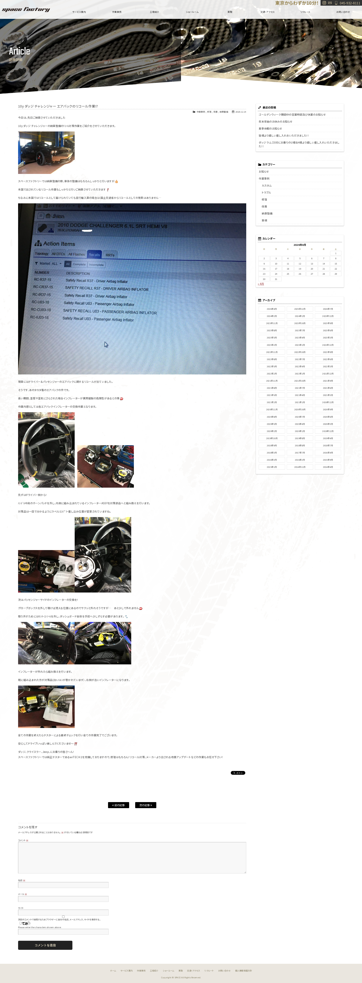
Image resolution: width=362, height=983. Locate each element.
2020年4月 (300, 423)
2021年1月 (300, 402)
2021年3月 (328, 395)
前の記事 (119, 805)
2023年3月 (328, 337)
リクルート (305, 11)
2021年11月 (272, 380)
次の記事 (144, 805)
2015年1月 (272, 466)
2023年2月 (272, 344)
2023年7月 (300, 330)
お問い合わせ (330, 3)
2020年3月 (328, 423)
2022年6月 (328, 359)
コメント (23, 840)
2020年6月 (328, 416)
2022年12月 (328, 344)
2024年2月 (272, 315)
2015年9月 (328, 459)
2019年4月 (328, 438)
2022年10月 (300, 352)
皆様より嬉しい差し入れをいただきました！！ (284, 135)
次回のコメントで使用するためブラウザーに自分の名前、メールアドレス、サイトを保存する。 (59, 919)
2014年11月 (300, 466)
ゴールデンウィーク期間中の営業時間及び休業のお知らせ (292, 114)
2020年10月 (300, 409)
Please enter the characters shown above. (39, 927)
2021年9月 (328, 380)
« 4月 (261, 284)
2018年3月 (272, 452)
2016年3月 (272, 459)
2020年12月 (328, 402)
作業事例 (116, 11)
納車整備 (224, 111)
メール (22, 893)
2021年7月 (300, 387)
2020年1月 (300, 431)
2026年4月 (272, 308)
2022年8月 (272, 359)
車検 (264, 220)
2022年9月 (328, 352)
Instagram (324, 3)
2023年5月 (272, 337)
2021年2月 (272, 402)
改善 (215, 111)
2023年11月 (272, 323)
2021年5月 (272, 395)
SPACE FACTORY (26, 9)
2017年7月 (300, 452)
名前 (21, 880)
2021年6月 (328, 387)
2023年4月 (300, 337)
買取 (230, 11)
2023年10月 (300, 323)
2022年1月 (300, 373)
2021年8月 (272, 387)
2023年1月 (300, 344)
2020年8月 (272, 416)
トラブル (266, 192)
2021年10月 (300, 380)
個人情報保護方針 (243, 970)
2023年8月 (272, 330)
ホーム (113, 970)
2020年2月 (272, 431)
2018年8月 (300, 445)
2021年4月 (300, 395)
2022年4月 (300, 366)
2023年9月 (328, 323)
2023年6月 (328, 330)
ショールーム (192, 11)
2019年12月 (328, 431)
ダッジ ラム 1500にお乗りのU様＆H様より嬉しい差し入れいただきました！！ (299, 144)
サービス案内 (79, 11)
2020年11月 (272, 409)
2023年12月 (328, 315)
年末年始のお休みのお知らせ (275, 121)
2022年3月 (328, 366)
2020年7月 (300, 416)
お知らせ (264, 171)
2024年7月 (328, 308)
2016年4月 (328, 452)
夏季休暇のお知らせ (270, 128)
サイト (21, 907)
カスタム (267, 185)
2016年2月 (300, 459)
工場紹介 (154, 11)
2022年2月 (272, 373)
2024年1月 (300, 315)
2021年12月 (328, 373)
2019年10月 (272, 438)
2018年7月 (328, 445)
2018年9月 (272, 445)
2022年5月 (272, 366)
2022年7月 (300, 359)
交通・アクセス (268, 11)
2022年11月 (272, 352)
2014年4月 (328, 466)
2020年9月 (328, 409)
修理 (209, 111)
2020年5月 (272, 423)
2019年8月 (300, 438)
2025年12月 (300, 308)
